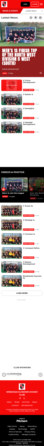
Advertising (32, 426)
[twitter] (24, 398)
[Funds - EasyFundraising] (13, 374)
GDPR (32, 429)
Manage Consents (29, 434)
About (22, 426)
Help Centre (12, 426)
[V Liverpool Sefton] (11, 253)
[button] (40, 73)
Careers (12, 429)
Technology (22, 429)
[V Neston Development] (11, 267)
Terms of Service (15, 432)
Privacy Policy (30, 432)
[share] (40, 73)
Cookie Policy (13, 434)
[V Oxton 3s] (11, 211)
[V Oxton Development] (11, 85)
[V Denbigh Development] (11, 127)
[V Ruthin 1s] (11, 99)
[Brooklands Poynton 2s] (11, 281)
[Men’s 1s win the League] (14, 184)
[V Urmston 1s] (11, 239)
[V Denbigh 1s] (11, 225)
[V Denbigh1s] (11, 113)
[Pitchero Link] (22, 422)
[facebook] (20, 398)
